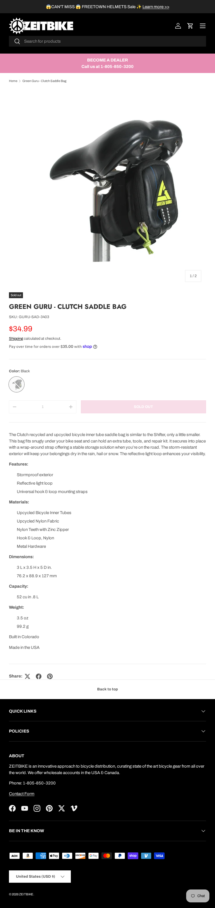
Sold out (143, 407)
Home (13, 81)
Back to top (107, 689)
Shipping (16, 338)
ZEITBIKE (26, 894)
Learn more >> (155, 6)
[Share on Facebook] (38, 676)
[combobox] (107, 41)
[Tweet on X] (27, 676)
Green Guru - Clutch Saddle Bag (44, 81)
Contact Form (21, 793)
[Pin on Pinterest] (49, 676)
